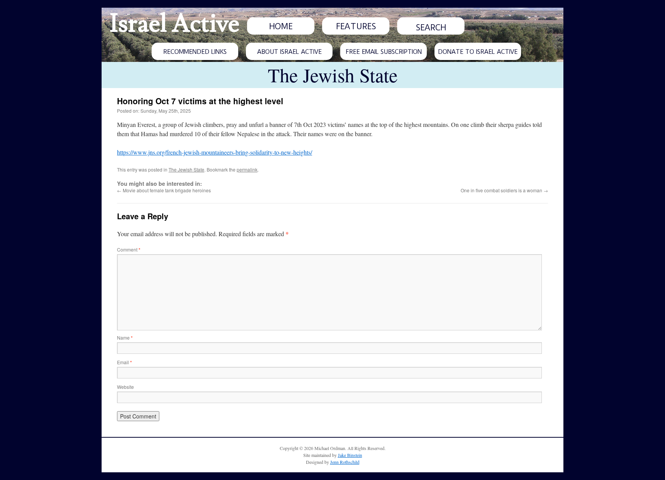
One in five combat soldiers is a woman (504, 190)
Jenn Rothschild (344, 462)
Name (125, 337)
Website (125, 386)
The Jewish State (186, 169)
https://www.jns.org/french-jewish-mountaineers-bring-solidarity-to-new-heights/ (214, 152)
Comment (128, 249)
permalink (247, 169)
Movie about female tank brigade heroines (164, 190)
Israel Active (174, 24)
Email (124, 362)
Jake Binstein (350, 455)
